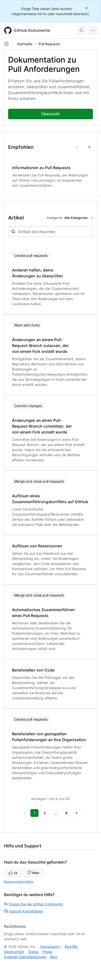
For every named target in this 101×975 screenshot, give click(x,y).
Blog (53, 957)
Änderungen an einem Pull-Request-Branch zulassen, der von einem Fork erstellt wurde (40, 345)
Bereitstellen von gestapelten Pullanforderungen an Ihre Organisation (49, 736)
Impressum (49, 946)
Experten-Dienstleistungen (25, 957)
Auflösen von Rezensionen (37, 545)
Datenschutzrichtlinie (18, 881)
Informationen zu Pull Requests (41, 167)
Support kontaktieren (26, 911)
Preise (47, 952)
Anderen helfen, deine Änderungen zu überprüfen (37, 273)
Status (33, 952)
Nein (35, 873)
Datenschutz (14, 952)
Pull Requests (49, 44)
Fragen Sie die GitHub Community (36, 904)
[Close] (87, 8)
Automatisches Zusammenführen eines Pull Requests (43, 612)
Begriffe (71, 946)
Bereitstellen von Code (33, 670)
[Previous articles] (77, 147)
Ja (15, 873)
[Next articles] (89, 147)
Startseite (24, 44)
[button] (24, 813)
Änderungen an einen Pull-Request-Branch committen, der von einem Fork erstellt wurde (42, 426)
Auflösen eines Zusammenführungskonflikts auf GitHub (50, 498)
